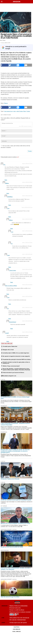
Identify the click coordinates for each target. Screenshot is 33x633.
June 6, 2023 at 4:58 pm (27, 284)
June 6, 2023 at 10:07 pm (27, 207)
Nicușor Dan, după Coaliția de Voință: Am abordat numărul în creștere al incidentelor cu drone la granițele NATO (15, 451)
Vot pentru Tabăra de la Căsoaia (10, 479)
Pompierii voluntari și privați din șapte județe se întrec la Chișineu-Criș (16, 363)
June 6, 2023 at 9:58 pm (27, 296)
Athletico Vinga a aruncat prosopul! (11, 366)
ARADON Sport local (9, 529)
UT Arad (4, 506)
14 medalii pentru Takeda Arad (10, 346)
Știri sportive (24, 622)
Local (3, 379)
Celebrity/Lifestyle (21, 619)
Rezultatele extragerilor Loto (9, 375)
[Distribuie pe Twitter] (12, 65)
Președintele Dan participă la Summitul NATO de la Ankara (17, 359)
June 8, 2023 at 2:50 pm (27, 269)
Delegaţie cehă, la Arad (8, 349)
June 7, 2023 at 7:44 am (27, 219)
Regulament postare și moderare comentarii (20, 612)
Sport (3, 622)
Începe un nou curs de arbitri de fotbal (12, 547)
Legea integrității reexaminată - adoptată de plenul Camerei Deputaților (15, 424)
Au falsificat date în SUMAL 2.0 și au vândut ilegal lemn (16, 353)
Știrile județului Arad (14, 617)
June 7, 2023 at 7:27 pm (27, 307)
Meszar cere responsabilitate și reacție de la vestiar (15, 523)
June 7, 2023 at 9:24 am (27, 230)
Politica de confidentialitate (21, 605)
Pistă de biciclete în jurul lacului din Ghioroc (13, 372)
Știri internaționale (24, 617)
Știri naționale (13, 619)
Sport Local (17, 622)
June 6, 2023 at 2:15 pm (27, 163)
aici (18, 157)
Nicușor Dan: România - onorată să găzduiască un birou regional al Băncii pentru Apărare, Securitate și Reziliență (16, 369)
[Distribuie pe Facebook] (4, 65)
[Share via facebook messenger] (20, 65)
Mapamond (5, 550)
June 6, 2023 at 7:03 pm (27, 331)
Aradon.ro (5, 605)
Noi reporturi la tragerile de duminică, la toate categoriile (16, 356)
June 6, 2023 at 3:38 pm (27, 182)
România (4, 405)
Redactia (12, 605)
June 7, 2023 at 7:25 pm (27, 242)
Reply (6, 180)
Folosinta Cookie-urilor (15, 607)
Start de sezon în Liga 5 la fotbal (10, 597)
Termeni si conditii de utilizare (17, 610)
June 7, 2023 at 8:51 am (27, 254)
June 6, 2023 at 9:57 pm (27, 195)
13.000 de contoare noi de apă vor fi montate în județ (16, 500)
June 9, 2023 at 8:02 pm (27, 320)
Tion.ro (6, 103)
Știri (3, 617)
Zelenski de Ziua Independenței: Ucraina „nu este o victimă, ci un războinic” (15, 568)
